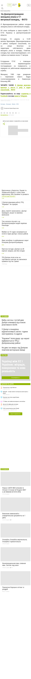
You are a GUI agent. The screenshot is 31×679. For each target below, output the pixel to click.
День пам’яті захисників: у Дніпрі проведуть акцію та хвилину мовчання (14, 213)
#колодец (3, 104)
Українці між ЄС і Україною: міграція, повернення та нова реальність (13, 366)
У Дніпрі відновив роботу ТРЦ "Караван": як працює (13, 203)
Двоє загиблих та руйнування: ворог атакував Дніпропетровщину (15, 241)
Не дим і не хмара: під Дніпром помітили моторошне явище (15, 348)
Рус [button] (29, 5)
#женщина (8, 104)
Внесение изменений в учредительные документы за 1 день (13, 516)
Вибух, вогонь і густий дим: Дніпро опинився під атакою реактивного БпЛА (14, 322)
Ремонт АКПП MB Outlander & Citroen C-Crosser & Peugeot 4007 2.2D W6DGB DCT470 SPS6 (14, 490)
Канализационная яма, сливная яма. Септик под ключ (14, 564)
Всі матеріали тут (15, 377)
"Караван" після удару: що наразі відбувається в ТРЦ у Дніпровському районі (15, 340)
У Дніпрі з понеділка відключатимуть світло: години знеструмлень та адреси (15, 331)
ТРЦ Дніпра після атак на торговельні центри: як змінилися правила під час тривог (14, 259)
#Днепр (13, 104)
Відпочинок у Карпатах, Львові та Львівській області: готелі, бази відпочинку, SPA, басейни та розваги (15, 192)
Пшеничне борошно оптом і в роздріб (13, 588)
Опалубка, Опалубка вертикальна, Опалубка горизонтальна (14, 541)
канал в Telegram (20, 96)
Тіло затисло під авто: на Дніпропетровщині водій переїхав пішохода (14, 223)
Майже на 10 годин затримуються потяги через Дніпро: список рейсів (15, 233)
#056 (17, 104)
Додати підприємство (15, 413)
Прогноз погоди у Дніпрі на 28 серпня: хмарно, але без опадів (13, 250)
